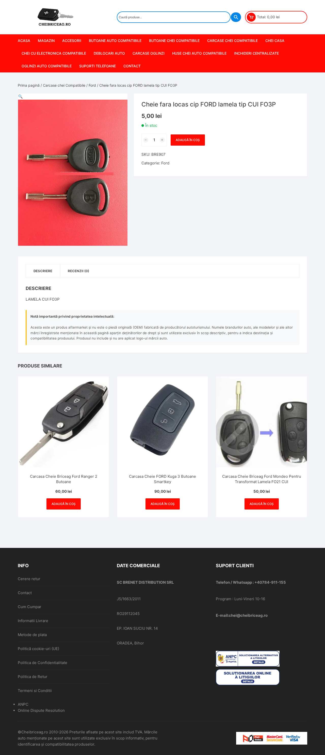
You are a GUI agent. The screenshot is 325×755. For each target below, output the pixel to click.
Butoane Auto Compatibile (115, 40)
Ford (92, 85)
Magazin (46, 40)
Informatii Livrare (33, 620)
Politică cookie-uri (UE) (38, 648)
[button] (20, 96)
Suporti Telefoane (97, 66)
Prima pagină (29, 85)
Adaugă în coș (188, 140)
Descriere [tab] (43, 271)
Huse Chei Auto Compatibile (199, 53)
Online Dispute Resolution (41, 710)
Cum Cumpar (29, 606)
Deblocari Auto (109, 53)
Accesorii (71, 40)
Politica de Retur (32, 676)
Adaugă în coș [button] (64, 504)
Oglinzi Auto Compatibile (47, 66)
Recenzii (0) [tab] (78, 271)
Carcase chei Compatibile (232, 40)
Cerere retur (29, 578)
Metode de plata (32, 634)
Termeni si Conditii (35, 690)
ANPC (23, 704)
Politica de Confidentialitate (42, 662)
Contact (132, 66)
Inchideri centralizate (256, 53)
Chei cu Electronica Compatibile (54, 53)
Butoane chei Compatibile (174, 40)
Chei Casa (274, 40)
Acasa (24, 40)
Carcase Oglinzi (149, 53)
